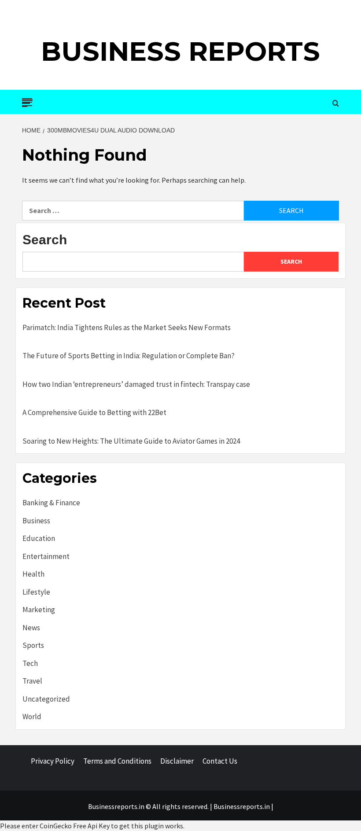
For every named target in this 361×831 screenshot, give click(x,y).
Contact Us (220, 761)
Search (44, 239)
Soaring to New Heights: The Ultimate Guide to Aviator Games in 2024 (131, 441)
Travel (32, 681)
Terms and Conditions (117, 761)
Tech (30, 663)
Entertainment (46, 556)
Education (38, 538)
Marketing (38, 609)
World (31, 716)
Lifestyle (36, 592)
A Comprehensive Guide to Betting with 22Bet (94, 412)
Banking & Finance (51, 502)
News (31, 627)
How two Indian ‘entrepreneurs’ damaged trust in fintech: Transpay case (136, 384)
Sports (33, 645)
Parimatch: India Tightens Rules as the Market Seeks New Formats (126, 327)
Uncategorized (46, 699)
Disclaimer (177, 761)
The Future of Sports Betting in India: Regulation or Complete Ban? (128, 355)
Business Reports (180, 51)
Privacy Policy (52, 761)
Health (33, 574)
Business (36, 521)
